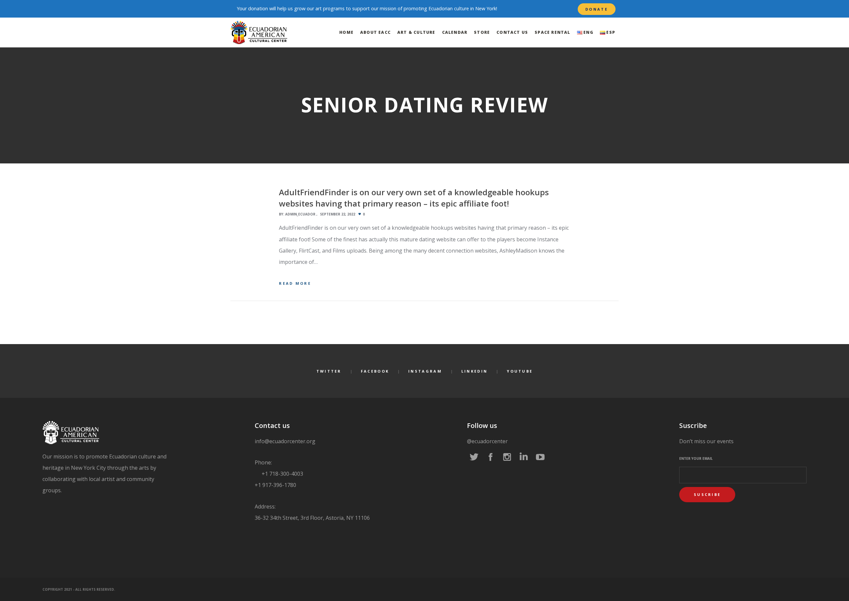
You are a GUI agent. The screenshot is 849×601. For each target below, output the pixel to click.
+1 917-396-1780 (275, 485)
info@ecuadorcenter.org (285, 441)
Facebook (375, 371)
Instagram (425, 371)
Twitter (329, 371)
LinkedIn (474, 371)
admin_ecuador (300, 214)
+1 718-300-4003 (281, 473)
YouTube (520, 371)
